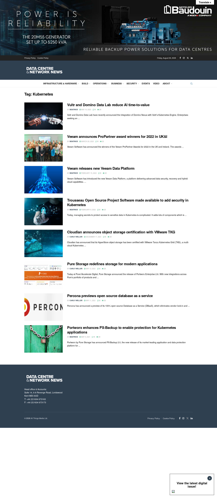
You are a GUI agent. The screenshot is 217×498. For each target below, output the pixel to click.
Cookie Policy (42, 58)
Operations (99, 83)
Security (132, 83)
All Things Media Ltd (39, 418)
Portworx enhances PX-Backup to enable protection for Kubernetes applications (121, 330)
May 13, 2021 (90, 268)
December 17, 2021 (93, 236)
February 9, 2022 (88, 209)
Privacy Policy (30, 58)
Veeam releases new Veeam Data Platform (100, 168)
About (166, 83)
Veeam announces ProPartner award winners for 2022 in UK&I (117, 136)
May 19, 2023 (86, 109)
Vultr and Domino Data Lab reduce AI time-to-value (108, 104)
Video (156, 83)
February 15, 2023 (89, 173)
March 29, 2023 (87, 141)
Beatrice (74, 109)
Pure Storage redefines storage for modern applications (112, 263)
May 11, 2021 (90, 300)
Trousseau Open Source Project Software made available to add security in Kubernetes (127, 202)
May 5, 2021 (85, 337)
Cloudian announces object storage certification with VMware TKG (121, 231)
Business (116, 83)
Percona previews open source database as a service (110, 295)
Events (146, 83)
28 (100, 109)
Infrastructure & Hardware (60, 83)
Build (85, 83)
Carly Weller (76, 237)
